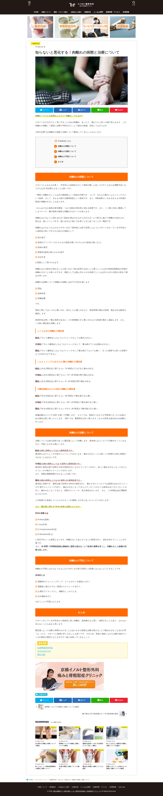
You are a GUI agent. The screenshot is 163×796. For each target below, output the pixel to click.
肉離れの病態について (65, 146)
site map (122, 787)
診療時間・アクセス (113, 12)
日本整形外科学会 (45, 648)
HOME (36, 12)
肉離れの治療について (65, 151)
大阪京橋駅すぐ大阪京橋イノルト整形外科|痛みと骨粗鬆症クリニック (77, 791)
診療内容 (88, 12)
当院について (46, 12)
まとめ (59, 162)
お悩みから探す (76, 12)
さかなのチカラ (44, 651)
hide (69, 141)
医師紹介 (53, 787)
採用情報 (126, 12)
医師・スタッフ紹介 (61, 12)
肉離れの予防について (65, 156)
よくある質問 (98, 12)
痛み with (41, 654)
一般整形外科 (36, 43)
